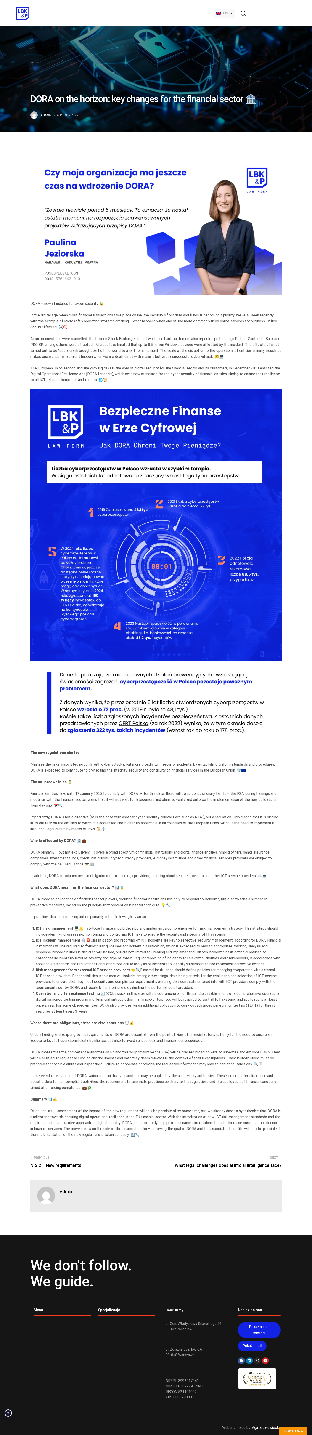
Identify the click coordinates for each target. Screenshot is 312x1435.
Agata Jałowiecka (266, 1427)
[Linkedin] (249, 1360)
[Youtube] (265, 1360)
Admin (66, 1191)
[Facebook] (241, 1360)
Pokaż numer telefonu (259, 1330)
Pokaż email (252, 1346)
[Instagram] (257, 1360)
